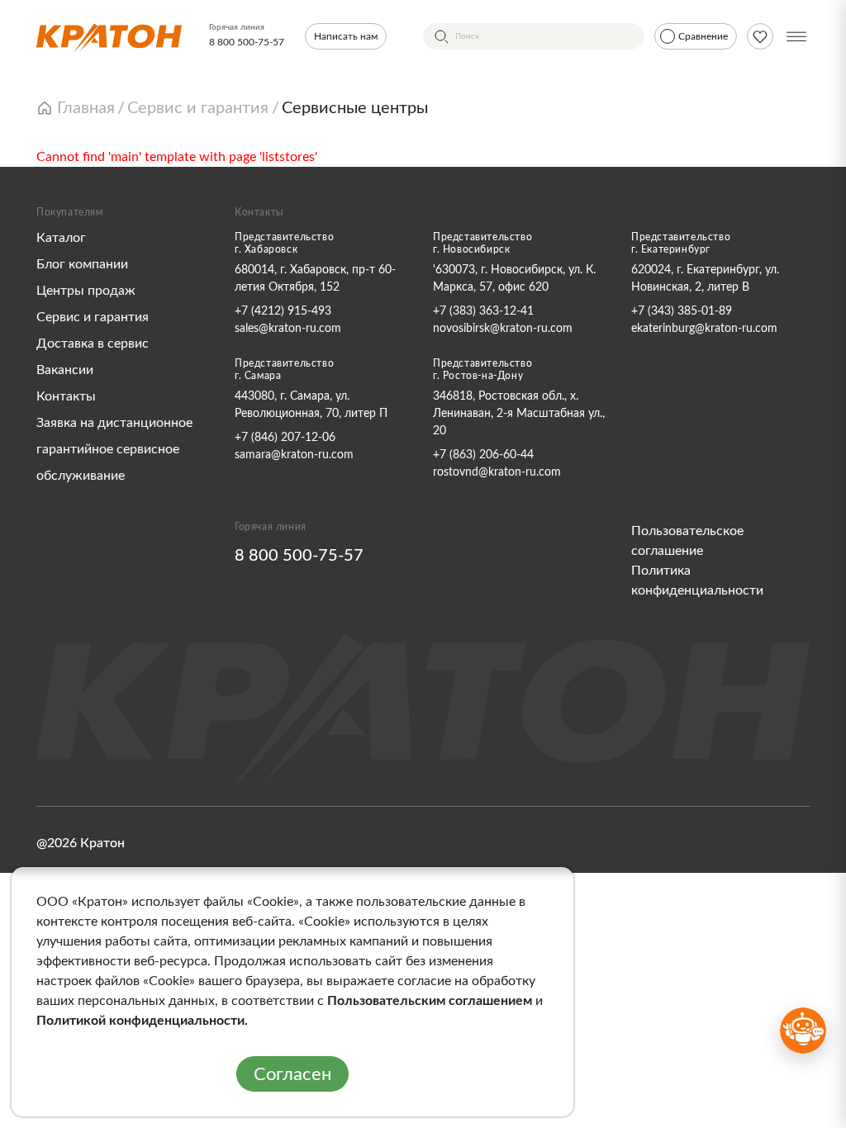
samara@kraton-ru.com (294, 455)
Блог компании (82, 264)
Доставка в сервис (92, 343)
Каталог (61, 237)
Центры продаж (85, 290)
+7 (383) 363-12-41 (483, 311)
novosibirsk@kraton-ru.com (503, 328)
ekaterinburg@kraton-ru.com (704, 328)
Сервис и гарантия (92, 317)
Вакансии (64, 370)
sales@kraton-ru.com (288, 328)
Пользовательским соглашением (429, 1000)
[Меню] (796, 36)
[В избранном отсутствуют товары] (760, 36)
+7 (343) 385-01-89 (681, 311)
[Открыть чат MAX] (803, 1030)
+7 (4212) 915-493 (283, 311)
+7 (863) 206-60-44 (483, 455)
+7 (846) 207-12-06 (285, 437)
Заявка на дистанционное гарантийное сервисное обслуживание (114, 449)
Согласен (292, 1074)
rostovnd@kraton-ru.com (497, 472)
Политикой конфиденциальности (140, 1020)
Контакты (66, 396)
